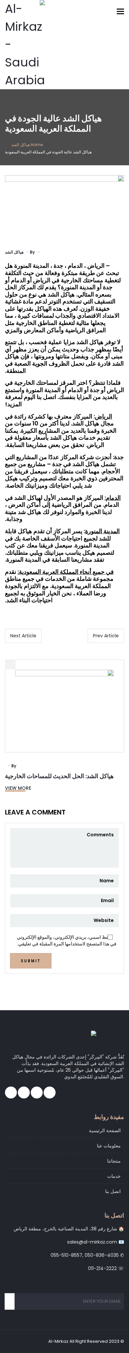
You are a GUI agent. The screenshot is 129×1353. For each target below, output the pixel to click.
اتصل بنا (113, 1191)
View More (18, 788)
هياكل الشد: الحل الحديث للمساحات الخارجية (59, 776)
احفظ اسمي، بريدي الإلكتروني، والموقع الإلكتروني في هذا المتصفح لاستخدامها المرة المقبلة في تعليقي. (66, 940)
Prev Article (106, 635)
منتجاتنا (114, 1161)
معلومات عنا (109, 1145)
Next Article (23, 635)
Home (37, 144)
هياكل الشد (20, 144)
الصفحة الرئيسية (105, 1130)
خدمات (114, 1176)
